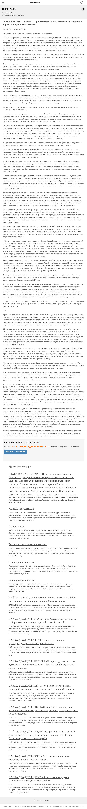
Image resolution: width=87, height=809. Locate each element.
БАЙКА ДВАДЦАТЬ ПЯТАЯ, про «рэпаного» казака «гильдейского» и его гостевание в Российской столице (41, 687)
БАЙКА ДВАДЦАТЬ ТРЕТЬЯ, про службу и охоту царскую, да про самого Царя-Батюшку (38, 641)
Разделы (47, 800)
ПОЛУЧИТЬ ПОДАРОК (15, 452)
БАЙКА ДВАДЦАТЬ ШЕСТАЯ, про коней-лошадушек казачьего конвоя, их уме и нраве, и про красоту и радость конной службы (43, 710)
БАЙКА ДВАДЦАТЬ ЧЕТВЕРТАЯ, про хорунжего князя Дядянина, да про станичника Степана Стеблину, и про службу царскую (42, 664)
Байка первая (17, 526)
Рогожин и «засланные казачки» (28, 544)
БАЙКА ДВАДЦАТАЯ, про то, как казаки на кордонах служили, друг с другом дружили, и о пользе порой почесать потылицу (43, 806)
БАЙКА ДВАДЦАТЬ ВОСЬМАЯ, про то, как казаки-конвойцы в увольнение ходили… (39, 757)
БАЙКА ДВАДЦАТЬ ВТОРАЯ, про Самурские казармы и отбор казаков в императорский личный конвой (42, 620)
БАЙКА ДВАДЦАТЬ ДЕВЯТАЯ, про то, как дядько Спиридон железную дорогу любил (39, 778)
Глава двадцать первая (22, 562)
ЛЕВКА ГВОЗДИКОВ (21, 508)
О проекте (38, 800)
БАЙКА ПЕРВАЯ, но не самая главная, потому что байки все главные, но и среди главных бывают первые (42, 599)
